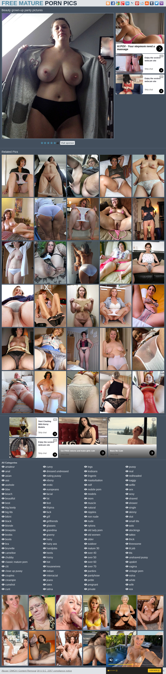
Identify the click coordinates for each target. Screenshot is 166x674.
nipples (91, 512)
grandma (51, 530)
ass (7, 480)
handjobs (51, 548)
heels (49, 552)
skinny (132, 512)
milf (89, 485)
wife (131, 584)
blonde (9, 525)
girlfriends (52, 521)
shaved (132, 498)
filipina (50, 507)
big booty (10, 507)
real (130, 471)
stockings (134, 530)
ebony (50, 480)
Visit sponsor (67, 143)
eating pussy (53, 475)
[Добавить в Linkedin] (127, 3)
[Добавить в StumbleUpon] (147, 3)
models (91, 494)
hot (48, 562)
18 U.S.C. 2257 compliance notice (54, 670)
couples (9, 575)
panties (91, 571)
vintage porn (135, 571)
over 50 (91, 557)
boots (8, 539)
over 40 (91, 552)
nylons (91, 525)
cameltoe (10, 552)
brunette (10, 548)
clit (6, 566)
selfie (131, 485)
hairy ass (51, 543)
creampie (10, 580)
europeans (52, 489)
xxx (130, 589)
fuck (48, 512)
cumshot (10, 584)
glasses (50, 525)
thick (131, 539)
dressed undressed (57, 471)
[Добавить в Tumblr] (152, 3)
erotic (49, 485)
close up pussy (13, 571)
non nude (93, 516)
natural (91, 507)
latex (49, 584)
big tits (9, 512)
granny (50, 534)
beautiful (10, 498)
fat (47, 498)
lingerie (91, 475)
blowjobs (10, 530)
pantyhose (93, 575)
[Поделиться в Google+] (122, 3)
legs (90, 466)
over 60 (91, 562)
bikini (8, 516)
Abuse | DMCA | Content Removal (19, 670)
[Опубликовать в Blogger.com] (108, 3)
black (8, 521)
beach (8, 494)
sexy (131, 494)
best (7, 503)
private (91, 589)
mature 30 (93, 548)
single (132, 507)
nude (90, 521)
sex (130, 489)
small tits (133, 521)
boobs (8, 534)
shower (132, 503)
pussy (132, 466)
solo (131, 525)
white (131, 580)
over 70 (91, 566)
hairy (49, 539)
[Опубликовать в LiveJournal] (132, 3)
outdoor (91, 543)
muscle (91, 503)
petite (90, 580)
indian (50, 571)
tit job (131, 548)
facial (49, 494)
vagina (132, 566)
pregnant (92, 584)
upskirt (132, 562)
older (90, 539)
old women (93, 534)
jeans (49, 580)
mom (90, 498)
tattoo (131, 534)
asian (8, 475)
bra (7, 543)
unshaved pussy (138, 557)
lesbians (92, 471)
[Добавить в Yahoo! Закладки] (161, 3)
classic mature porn (16, 562)
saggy (132, 480)
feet (48, 503)
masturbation (95, 480)
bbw (7, 489)
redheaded (135, 475)
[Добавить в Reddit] (142, 3)
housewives (53, 566)
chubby (9, 557)
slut (130, 516)
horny (49, 557)
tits (130, 552)
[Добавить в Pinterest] (137, 3)
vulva (131, 575)
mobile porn (94, 489)
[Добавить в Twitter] (157, 3)
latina (49, 589)
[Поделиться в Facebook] (113, 3)
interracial (52, 575)
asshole (9, 485)
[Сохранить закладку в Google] (118, 3)
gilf (48, 516)
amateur (10, 466)
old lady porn (95, 530)
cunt (7, 589)
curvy (49, 466)
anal (7, 471)
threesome (134, 543)
